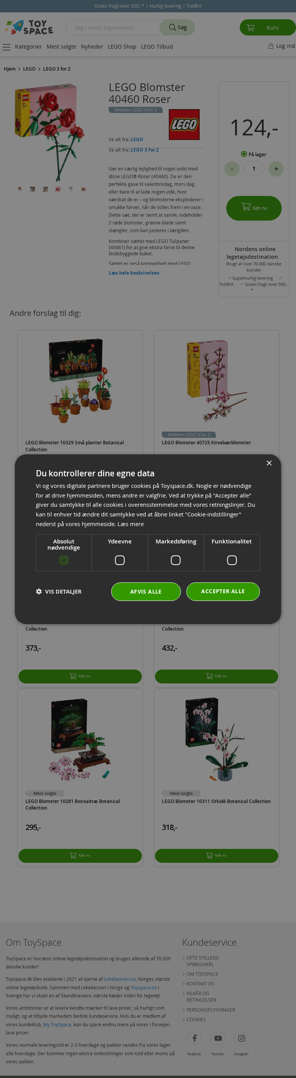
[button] (59, 591)
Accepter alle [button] (223, 591)
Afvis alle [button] (146, 591)
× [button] (269, 463)
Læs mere (131, 524)
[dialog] (148, 539)
